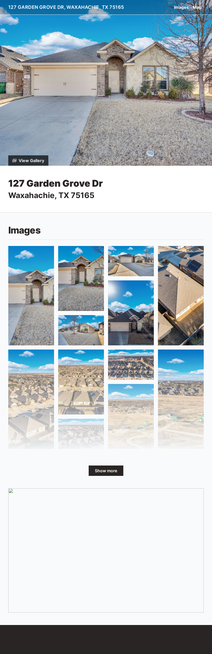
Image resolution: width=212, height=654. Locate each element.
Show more (106, 470)
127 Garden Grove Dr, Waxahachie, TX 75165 (66, 7)
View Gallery (31, 160)
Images (181, 7)
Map (197, 7)
